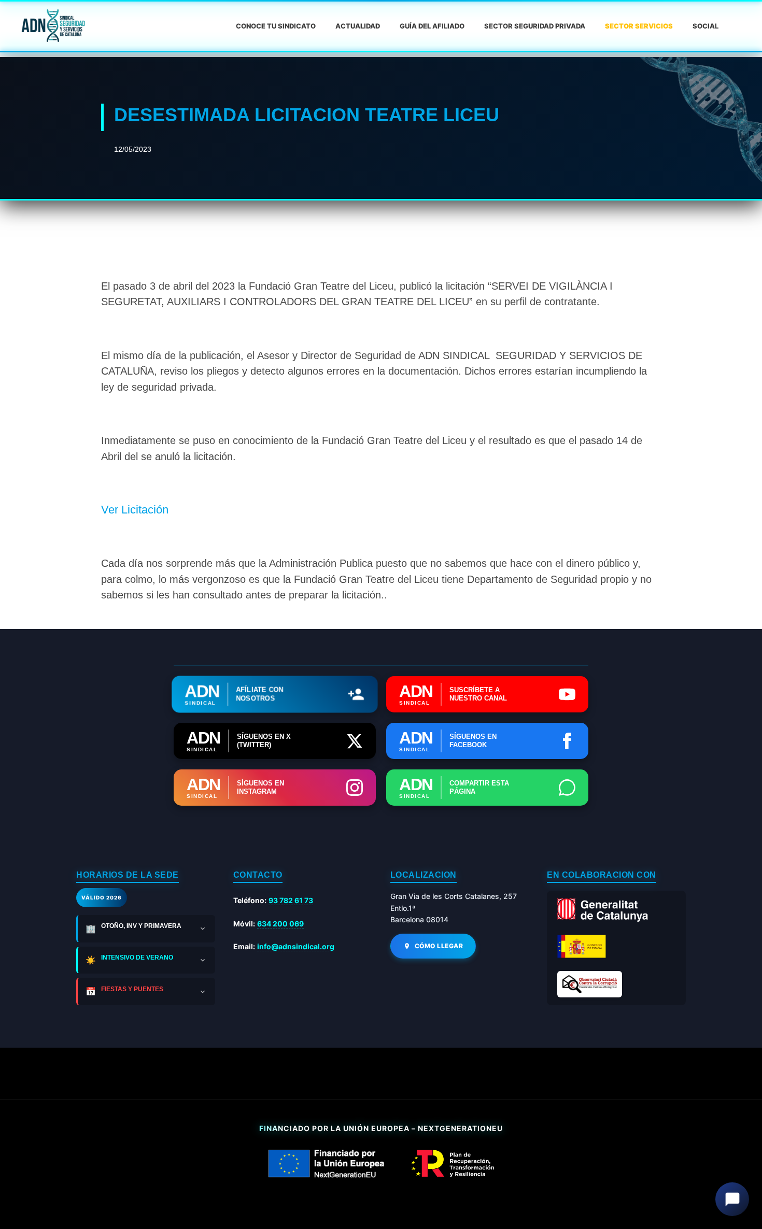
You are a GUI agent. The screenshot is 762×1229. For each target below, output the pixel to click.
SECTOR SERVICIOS (639, 26)
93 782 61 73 (291, 900)
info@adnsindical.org (295, 946)
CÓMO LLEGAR (439, 946)
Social (705, 26)
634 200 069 (280, 923)
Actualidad (357, 26)
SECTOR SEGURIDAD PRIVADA (534, 26)
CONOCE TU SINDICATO (276, 26)
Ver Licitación (134, 509)
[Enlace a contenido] (52, 26)
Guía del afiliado (432, 26)
